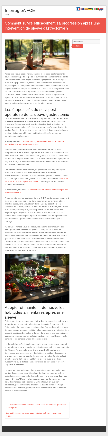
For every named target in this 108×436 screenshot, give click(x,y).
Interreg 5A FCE (20, 10)
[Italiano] (94, 9)
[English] (82, 9)
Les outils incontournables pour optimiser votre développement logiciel (34, 414)
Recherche (77, 46)
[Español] (86, 9)
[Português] (98, 9)
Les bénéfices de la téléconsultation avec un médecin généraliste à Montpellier (36, 406)
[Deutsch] (90, 9)
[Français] (78, 9)
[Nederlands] (102, 9)
